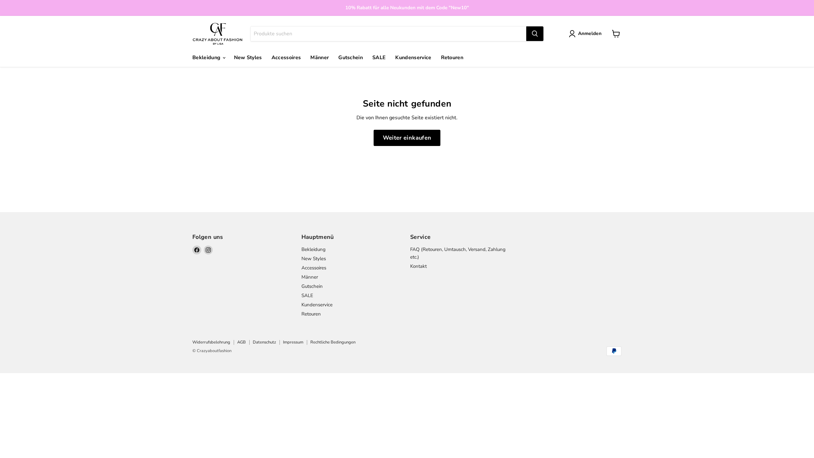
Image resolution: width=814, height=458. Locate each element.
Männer (319, 57)
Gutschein (350, 57)
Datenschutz (264, 342)
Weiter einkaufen (407, 138)
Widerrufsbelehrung (211, 342)
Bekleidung (207, 57)
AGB (241, 342)
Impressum (293, 342)
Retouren (452, 57)
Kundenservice (413, 57)
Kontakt (418, 266)
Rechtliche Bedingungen (332, 342)
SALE (379, 57)
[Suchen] (534, 33)
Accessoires (286, 57)
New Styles (248, 57)
